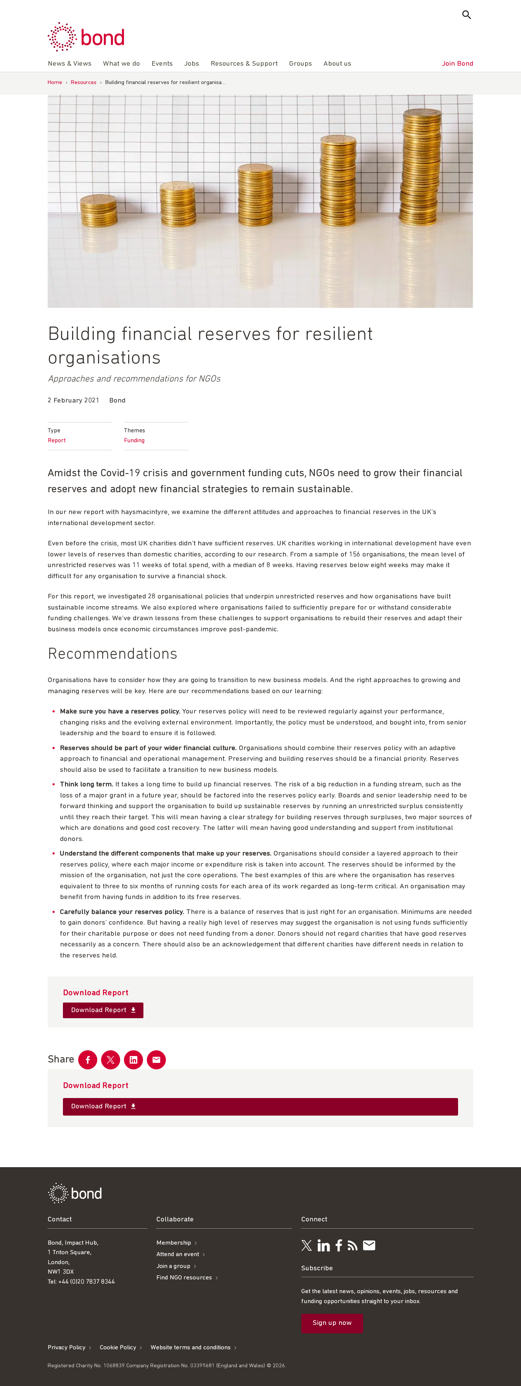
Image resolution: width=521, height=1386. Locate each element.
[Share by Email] (156, 1059)
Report (57, 441)
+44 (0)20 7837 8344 (86, 1282)
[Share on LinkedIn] (133, 1059)
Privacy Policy (66, 1347)
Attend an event (177, 1254)
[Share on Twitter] (110, 1059)
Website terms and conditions (191, 1347)
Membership (173, 1243)
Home (55, 83)
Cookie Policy (118, 1347)
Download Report (99, 1010)
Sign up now (332, 1323)
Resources (83, 83)
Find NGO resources (184, 1277)
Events (162, 64)
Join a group (173, 1266)
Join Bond (457, 64)
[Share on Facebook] (87, 1059)
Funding (134, 441)
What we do (121, 64)
